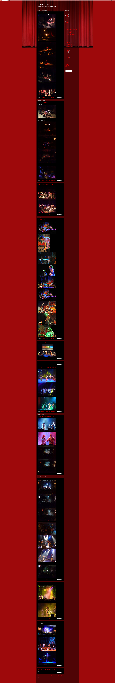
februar (68, 56)
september (68, 49)
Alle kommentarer (68, 71)
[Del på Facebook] (60, 97)
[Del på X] (59, 97)
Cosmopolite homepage (67, 62)
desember (68, 24)
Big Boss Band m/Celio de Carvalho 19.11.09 (45, 184)
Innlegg (67, 70)
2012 (67, 20)
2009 (67, 23)
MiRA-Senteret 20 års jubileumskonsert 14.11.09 (46, 342)
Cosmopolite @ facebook (67, 64)
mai (67, 52)
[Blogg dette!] (58, 97)
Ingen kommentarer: (52, 97)
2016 (67, 15)
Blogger (64, 681)
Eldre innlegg (60, 675)
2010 (67, 22)
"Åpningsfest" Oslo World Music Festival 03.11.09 (46, 669)
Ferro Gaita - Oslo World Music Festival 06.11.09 (46, 478)
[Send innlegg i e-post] (56, 97)
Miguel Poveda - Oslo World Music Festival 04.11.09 (46, 621)
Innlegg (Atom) (44, 677)
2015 (67, 16)
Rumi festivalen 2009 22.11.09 (43, 12)
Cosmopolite (43, 4)
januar (68, 57)
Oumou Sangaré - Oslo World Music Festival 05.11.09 (47, 582)
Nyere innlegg (40, 675)
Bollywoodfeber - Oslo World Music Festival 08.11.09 (47, 367)
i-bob (59, 681)
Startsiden (51, 675)
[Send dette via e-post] (57, 97)
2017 (67, 14)
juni (67, 51)
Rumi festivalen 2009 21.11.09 (43, 102)
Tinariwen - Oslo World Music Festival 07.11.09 (46, 416)
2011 (67, 21)
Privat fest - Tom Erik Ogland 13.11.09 (44, 361)
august (68, 50)
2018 (67, 13)
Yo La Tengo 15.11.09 (41, 219)
